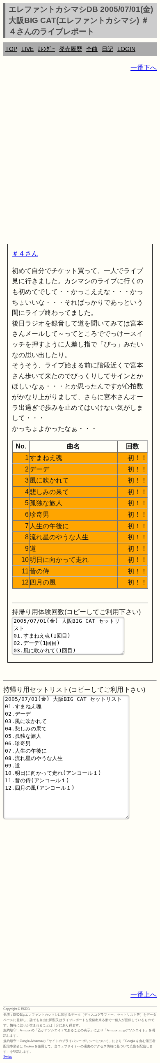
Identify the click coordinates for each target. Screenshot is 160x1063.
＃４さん (25, 253)
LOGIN (126, 49)
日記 (107, 49)
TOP (11, 49)
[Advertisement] (80, 159)
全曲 (92, 49)
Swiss (7, 1056)
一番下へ (143, 67)
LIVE (27, 49)
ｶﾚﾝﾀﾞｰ (46, 49)
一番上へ (143, 994)
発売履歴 (70, 49)
